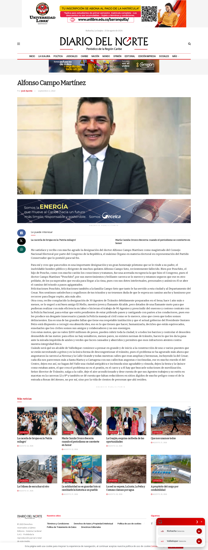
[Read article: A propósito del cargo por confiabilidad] (171, 469)
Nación (95, 56)
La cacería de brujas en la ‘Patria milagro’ (53, 240)
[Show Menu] (18, 44)
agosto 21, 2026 (159, 442)
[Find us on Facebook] (151, 524)
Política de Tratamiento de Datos (61, 527)
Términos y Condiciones (58, 523)
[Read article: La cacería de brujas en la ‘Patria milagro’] (37, 421)
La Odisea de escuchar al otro (33, 486)
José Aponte (26, 90)
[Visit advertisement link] (104, 13)
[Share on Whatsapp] (21, 249)
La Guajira (44, 56)
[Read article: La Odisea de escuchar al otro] (37, 469)
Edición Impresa (147, 56)
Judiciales (72, 56)
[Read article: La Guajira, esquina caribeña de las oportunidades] (126, 421)
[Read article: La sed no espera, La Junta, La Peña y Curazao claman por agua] (126, 469)
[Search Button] (189, 44)
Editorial (130, 56)
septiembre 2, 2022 (46, 90)
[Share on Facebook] (21, 233)
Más (174, 56)
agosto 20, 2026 (115, 494)
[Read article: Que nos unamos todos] (171, 421)
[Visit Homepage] (104, 43)
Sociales (164, 56)
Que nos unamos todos (163, 438)
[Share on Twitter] (21, 241)
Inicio (32, 56)
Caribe (84, 56)
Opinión (117, 56)
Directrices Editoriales (91, 527)
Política (58, 56)
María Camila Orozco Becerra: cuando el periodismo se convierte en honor (80, 442)
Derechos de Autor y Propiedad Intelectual (93, 523)
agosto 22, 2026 (26, 446)
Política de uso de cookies (129, 523)
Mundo (106, 56)
